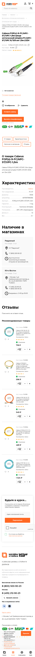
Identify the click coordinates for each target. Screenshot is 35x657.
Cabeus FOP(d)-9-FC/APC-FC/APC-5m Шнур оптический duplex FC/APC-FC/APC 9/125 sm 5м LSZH (23, 366)
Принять (26, 633)
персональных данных (15, 536)
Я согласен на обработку (16, 535)
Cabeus (30, 189)
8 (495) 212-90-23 (11, 593)
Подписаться (17, 520)
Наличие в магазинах (11, 144)
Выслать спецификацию (13, 119)
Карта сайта (6, 612)
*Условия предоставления (11, 95)
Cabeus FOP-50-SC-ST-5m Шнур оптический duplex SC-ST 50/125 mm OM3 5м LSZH (23, 333)
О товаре (7, 139)
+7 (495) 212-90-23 (15, 287)
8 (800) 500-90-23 (11, 586)
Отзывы (26, 144)
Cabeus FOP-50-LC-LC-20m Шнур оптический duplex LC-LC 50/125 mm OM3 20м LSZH (23, 465)
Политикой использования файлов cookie (9, 643)
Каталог (13, 655)
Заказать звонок (12, 598)
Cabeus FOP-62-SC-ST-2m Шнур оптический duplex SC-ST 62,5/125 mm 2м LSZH (23, 400)
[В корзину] (19, 349)
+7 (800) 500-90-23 (15, 253)
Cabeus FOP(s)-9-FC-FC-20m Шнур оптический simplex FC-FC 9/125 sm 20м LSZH (23, 432)
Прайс (30, 655)
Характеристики (21, 139)
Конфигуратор (21, 655)
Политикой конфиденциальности (12, 647)
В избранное (10, 105)
